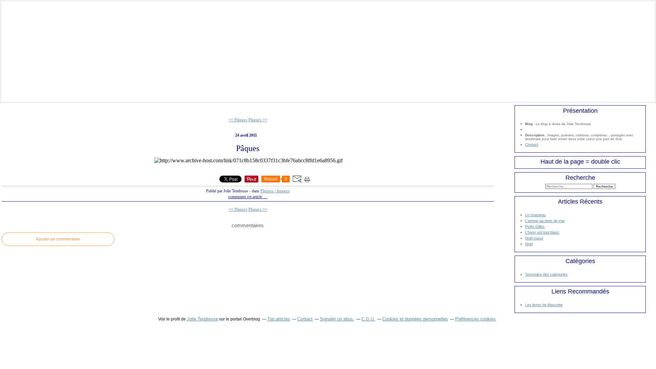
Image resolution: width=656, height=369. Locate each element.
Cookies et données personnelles (415, 319)
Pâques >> (257, 119)
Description (535, 135)
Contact (531, 144)
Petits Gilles (535, 226)
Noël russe (534, 238)
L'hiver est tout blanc (542, 232)
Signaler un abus (337, 319)
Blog (529, 124)
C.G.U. (368, 319)
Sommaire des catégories (546, 274)
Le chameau (535, 215)
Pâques (247, 148)
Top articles (278, 319)
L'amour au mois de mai (544, 221)
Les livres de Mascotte (544, 305)
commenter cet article (245, 196)
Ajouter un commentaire (58, 239)
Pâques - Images (275, 190)
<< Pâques (238, 119)
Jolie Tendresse (202, 319)
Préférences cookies (475, 319)
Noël (529, 244)
